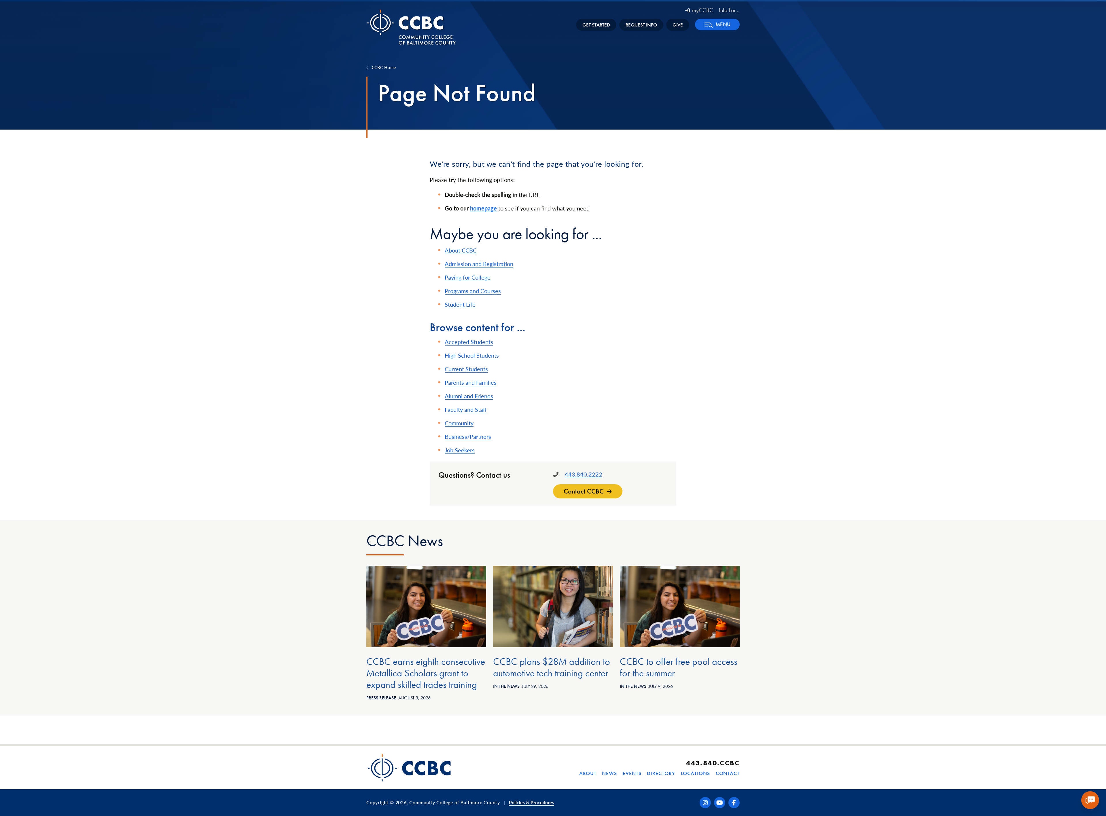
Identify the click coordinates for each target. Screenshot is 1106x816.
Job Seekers (460, 450)
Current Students (466, 369)
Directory (661, 773)
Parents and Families (471, 382)
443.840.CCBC (713, 762)
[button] (717, 24)
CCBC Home (384, 67)
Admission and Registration (479, 264)
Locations (695, 773)
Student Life (460, 304)
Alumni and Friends (469, 396)
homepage (483, 208)
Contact (728, 773)
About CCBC (461, 250)
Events (632, 773)
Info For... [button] (729, 10)
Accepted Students (469, 342)
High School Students (472, 355)
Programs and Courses (473, 291)
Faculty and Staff (466, 409)
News (609, 773)
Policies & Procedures (531, 802)
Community (459, 423)
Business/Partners (468, 436)
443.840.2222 (583, 474)
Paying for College (467, 277)
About (587, 773)
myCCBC (702, 10)
